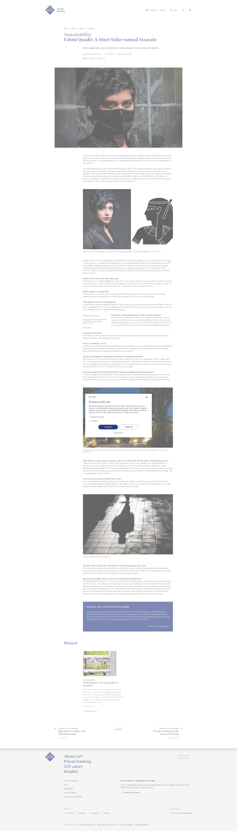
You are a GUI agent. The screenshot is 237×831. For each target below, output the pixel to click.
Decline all (128, 427)
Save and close (118, 433)
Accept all (108, 427)
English (94, 397)
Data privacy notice (97, 416)
